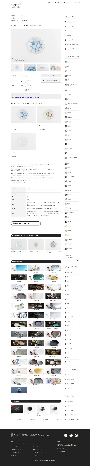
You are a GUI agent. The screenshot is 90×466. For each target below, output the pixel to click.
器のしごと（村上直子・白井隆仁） (73, 85)
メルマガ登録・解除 (71, 414)
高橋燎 (68, 163)
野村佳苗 (36, 347)
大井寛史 (53, 281)
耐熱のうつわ (70, 325)
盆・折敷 (69, 339)
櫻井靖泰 (69, 135)
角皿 (68, 285)
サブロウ (19, 318)
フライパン (69, 348)
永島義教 (19, 347)
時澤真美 (19, 337)
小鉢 (68, 290)
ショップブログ (70, 26)
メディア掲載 (70, 410)
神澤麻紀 (36, 309)
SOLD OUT (51, 75)
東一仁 (19, 272)
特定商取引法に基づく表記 (16, 449)
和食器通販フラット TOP (73, 21)
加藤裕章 (19, 300)
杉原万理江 (53, 318)
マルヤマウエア (53, 356)
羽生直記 (53, 347)
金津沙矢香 (53, 300)
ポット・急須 (70, 316)
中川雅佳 (53, 337)
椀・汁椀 (69, 343)
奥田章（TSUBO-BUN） (72, 103)
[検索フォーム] (77, 260)
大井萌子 (19, 290)
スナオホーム (36, 328)
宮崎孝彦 (19, 375)
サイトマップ (77, 2)
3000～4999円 (70, 379)
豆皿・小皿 (69, 272)
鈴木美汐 (19, 328)
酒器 (68, 312)
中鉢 (68, 294)
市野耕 (36, 281)
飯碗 (68, 303)
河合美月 (19, 309)
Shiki (36, 318)
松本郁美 (19, 365)
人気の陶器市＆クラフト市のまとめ (73, 420)
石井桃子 (53, 272)
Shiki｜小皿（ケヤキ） (29, 413)
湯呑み (68, 321)
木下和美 (53, 309)
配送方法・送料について (72, 44)
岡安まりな (36, 290)
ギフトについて (70, 30)
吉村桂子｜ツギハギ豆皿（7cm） (35, 251)
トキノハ (69, 172)
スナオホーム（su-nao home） (73, 158)
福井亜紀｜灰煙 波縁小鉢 (55, 413)
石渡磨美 (19, 281)
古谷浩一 (36, 356)
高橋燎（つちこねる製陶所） (53, 328)
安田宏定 (19, 384)
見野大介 (53, 365)
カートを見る (69, 2)
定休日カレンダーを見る (63, 451)
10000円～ (69, 388)
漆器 (68, 357)
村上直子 (53, 375)
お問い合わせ (60, 2)
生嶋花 (36, 272)
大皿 (68, 281)
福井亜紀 (19, 356)
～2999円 (69, 374)
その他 (68, 361)
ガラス (68, 352)
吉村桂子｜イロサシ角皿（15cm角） (18, 251)
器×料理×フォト (70, 35)
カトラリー (69, 334)
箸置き (68, 330)
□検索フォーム (68, 255)
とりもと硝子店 (36, 337)
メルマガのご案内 (71, 48)
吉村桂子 (53, 384)
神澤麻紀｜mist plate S (16, 413)
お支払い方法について (37, 449)
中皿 (68, 276)
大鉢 (68, 299)
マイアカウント (50, 2)
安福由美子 (36, 384)
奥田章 (53, 290)
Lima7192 (19, 394)
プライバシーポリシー (37, 452)
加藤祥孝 (36, 300)
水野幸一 (36, 365)
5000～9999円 (70, 383)
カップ (68, 307)
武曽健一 (36, 375)
